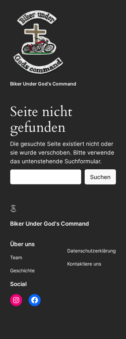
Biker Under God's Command (43, 84)
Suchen (100, 177)
